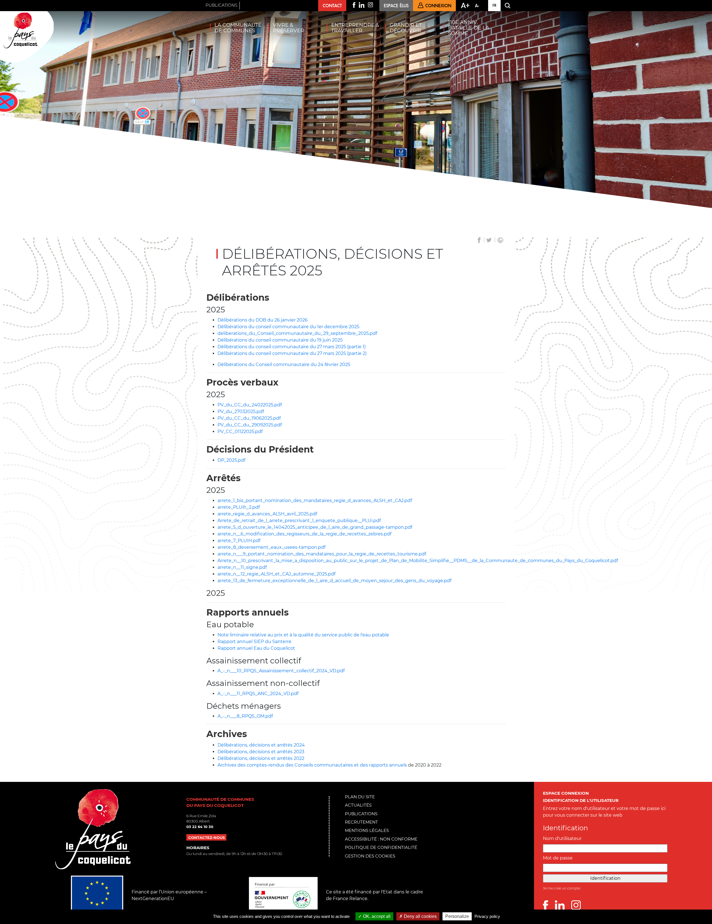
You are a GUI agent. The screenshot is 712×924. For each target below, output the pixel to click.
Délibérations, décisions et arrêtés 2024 (261, 745)
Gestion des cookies (370, 856)
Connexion (438, 5)
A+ (465, 5)
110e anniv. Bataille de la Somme (468, 27)
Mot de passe (558, 858)
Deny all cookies (420, 916)
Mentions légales (367, 830)
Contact (332, 5)
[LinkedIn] (563, 905)
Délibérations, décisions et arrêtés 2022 (260, 758)
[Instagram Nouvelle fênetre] (370, 4)
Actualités (358, 805)
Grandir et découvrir (406, 28)
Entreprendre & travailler (355, 28)
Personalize (457, 916)
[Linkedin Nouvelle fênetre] (361, 5)
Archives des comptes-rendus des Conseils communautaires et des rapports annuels (312, 765)
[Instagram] (576, 905)
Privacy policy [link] (487, 916)
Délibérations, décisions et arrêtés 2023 (260, 751)
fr (494, 5)
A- (477, 5)
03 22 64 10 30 (199, 826)
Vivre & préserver (288, 28)
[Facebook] (549, 905)
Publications (221, 5)
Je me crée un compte (561, 888)
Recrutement (361, 822)
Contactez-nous (206, 837)
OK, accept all (376, 916)
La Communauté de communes (237, 28)
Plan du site (360, 796)
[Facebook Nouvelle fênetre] (354, 5)
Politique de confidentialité (381, 847)
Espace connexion (566, 793)
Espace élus (396, 5)
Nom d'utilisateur (562, 838)
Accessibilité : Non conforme (381, 839)
